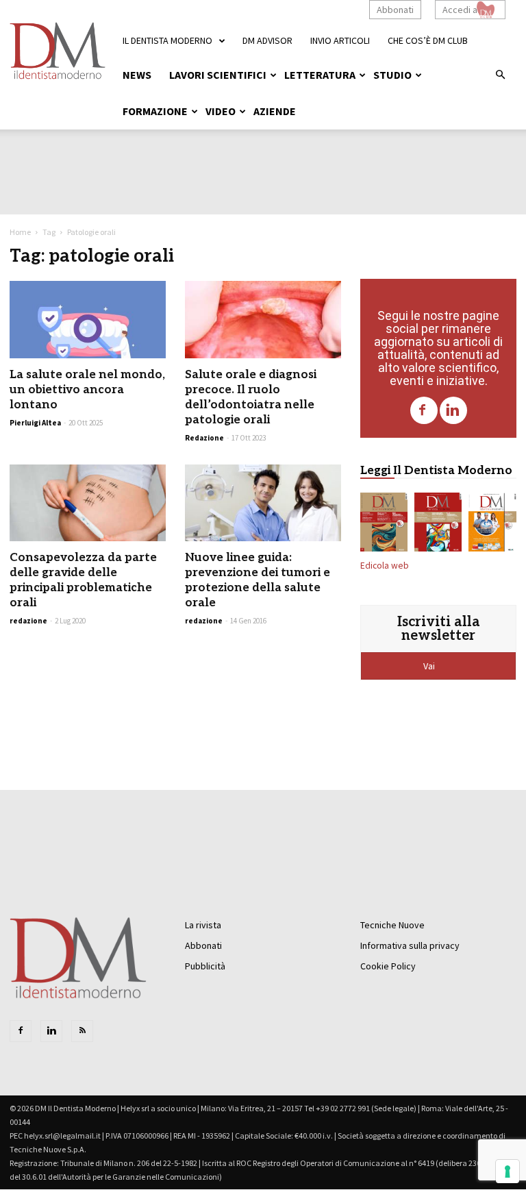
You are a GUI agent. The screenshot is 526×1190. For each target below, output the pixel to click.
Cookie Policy (388, 966)
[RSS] (82, 1031)
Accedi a (459, 9)
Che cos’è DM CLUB (428, 40)
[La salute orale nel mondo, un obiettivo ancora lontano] (88, 319)
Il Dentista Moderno (167, 40)
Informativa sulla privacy (410, 945)
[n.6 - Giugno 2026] (492, 525)
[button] (500, 75)
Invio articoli (340, 40)
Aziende (274, 111)
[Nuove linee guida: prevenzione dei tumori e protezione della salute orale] (263, 503)
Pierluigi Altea (35, 422)
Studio (392, 75)
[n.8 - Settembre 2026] (384, 525)
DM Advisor (267, 40)
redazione (28, 620)
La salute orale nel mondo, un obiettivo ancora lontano (87, 390)
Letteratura (319, 75)
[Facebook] (424, 410)
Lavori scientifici (217, 75)
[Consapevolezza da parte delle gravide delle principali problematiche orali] (88, 503)
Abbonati (395, 9)
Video (220, 111)
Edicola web (384, 565)
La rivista (203, 925)
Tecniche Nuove (392, 925)
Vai (430, 666)
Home (20, 232)
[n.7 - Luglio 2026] (438, 525)
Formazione (155, 111)
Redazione (204, 438)
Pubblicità (205, 966)
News (137, 75)
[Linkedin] (453, 410)
